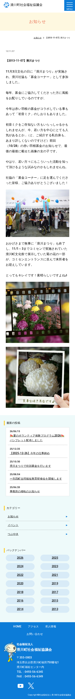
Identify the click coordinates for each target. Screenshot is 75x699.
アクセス (33, 626)
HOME (17, 626)
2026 (20, 557)
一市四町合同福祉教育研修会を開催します (36, 478)
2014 (20, 609)
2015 (55, 600)
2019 (55, 583)
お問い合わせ (35, 634)
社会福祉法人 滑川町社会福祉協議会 (55, 695)
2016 (20, 600)
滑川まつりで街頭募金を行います (30, 466)
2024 (20, 566)
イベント (13, 525)
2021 (55, 575)
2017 (55, 592)
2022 (20, 575)
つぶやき (13, 534)
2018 (20, 592)
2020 (20, 583)
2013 (55, 609)
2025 (55, 557)
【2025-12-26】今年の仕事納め (30, 453)
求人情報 (50, 626)
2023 (55, 566)
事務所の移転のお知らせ (25, 491)
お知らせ (13, 516)
